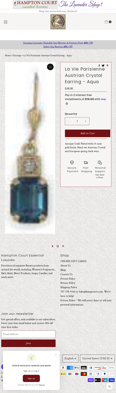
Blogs (63, 270)
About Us (65, 265)
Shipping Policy (68, 287)
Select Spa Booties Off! (58, 46)
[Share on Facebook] (99, 66)
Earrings (17, 55)
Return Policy (67, 283)
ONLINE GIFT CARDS (73, 261)
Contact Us (66, 274)
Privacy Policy (67, 278)
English (69, 358)
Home (8, 55)
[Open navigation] (6, 22)
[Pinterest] (63, 246)
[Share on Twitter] (103, 66)
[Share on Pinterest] (107, 66)
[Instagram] (58, 246)
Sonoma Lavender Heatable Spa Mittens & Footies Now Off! (58, 43)
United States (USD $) (96, 358)
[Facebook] (52, 246)
